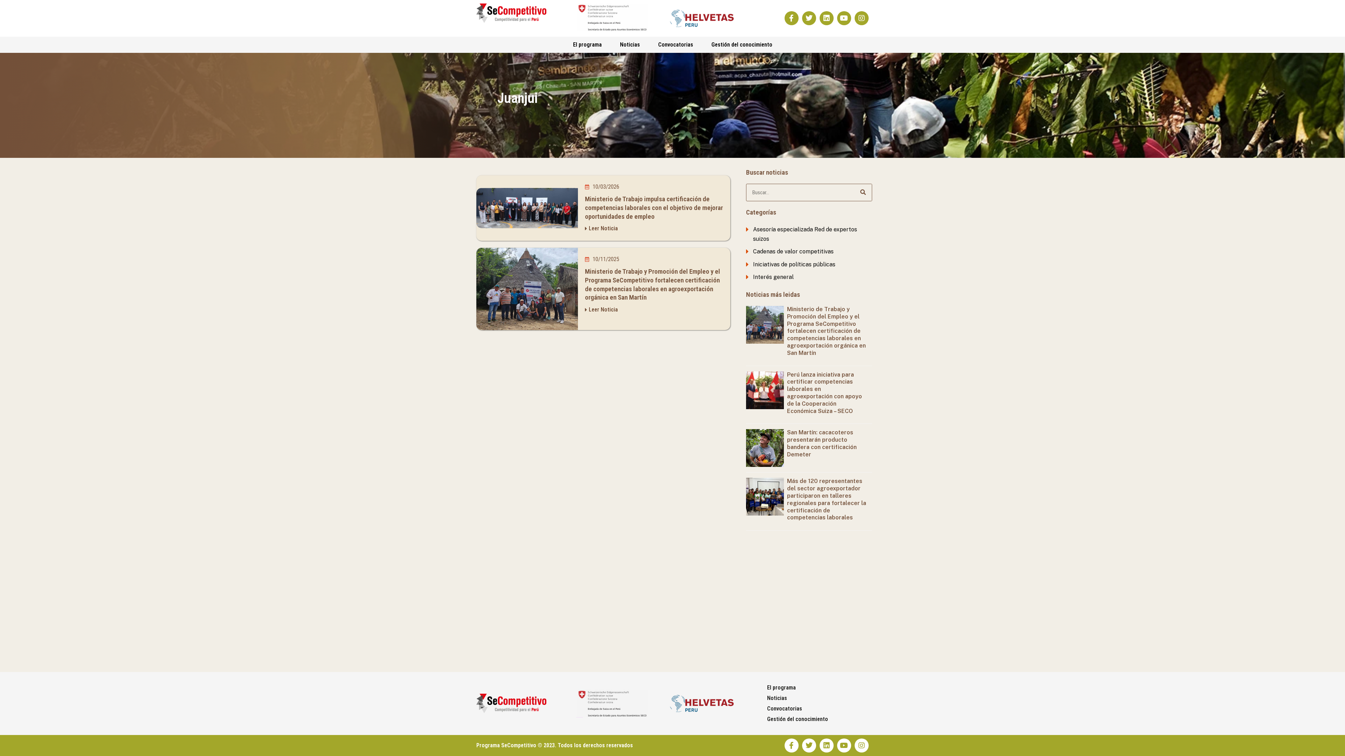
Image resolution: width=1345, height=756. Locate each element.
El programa (587, 44)
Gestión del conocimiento (741, 44)
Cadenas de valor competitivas (793, 251)
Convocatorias (675, 44)
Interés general (773, 277)
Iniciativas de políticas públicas (794, 264)
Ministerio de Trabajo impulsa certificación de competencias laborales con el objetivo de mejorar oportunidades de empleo (654, 207)
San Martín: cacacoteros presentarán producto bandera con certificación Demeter (822, 443)
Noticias (630, 44)
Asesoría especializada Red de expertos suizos (805, 234)
